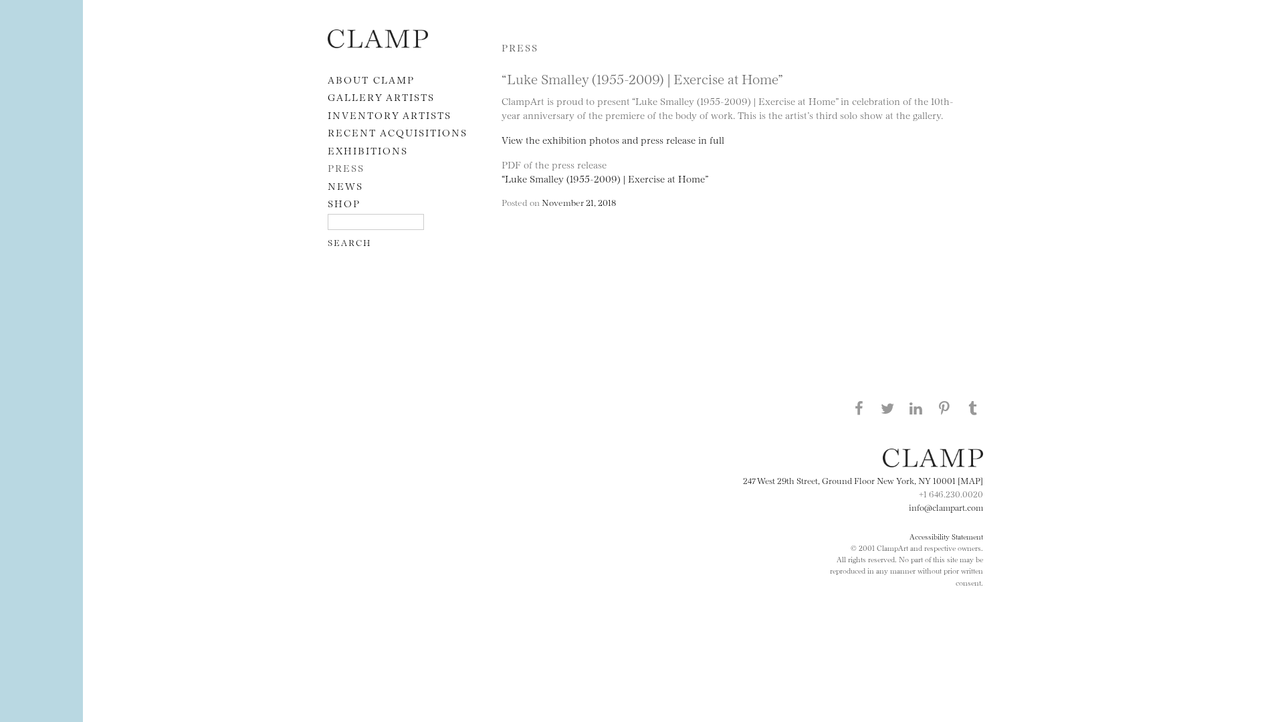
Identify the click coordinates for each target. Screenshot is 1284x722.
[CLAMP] (378, 43)
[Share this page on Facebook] (859, 407)
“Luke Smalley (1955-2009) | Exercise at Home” (605, 178)
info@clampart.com (946, 506)
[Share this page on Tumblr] (973, 407)
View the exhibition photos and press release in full (613, 139)
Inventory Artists (389, 114)
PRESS (346, 167)
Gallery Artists (381, 96)
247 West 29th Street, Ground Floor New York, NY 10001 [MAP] (863, 480)
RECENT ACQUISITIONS (397, 132)
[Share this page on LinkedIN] (916, 407)
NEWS (345, 185)
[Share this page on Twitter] (887, 407)
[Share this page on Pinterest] (944, 407)
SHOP (344, 203)
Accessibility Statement (946, 536)
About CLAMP (371, 79)
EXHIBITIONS (368, 150)
